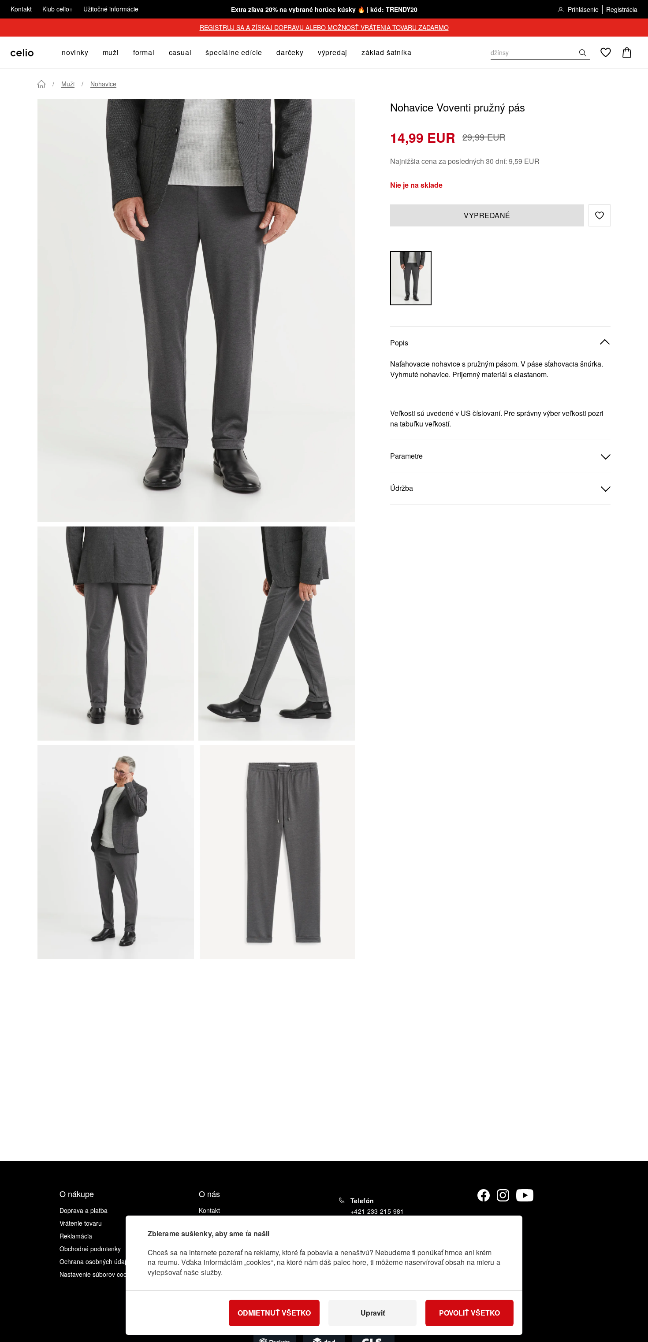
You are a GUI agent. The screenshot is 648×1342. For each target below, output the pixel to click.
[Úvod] (41, 84)
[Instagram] (503, 1195)
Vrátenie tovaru (81, 1223)
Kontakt (21, 8)
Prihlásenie (583, 9)
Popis (399, 342)
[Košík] (627, 52)
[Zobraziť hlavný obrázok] (196, 310)
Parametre (406, 456)
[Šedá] (411, 278)
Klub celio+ (57, 8)
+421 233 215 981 (377, 1211)
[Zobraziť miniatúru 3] (115, 852)
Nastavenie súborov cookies (99, 1274)
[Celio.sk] (22, 52)
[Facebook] (483, 1195)
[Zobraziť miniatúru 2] (276, 633)
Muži (67, 83)
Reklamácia (76, 1235)
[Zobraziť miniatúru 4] (276, 852)
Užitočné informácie (110, 8)
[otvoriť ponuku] (91, 52)
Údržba (401, 488)
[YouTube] (525, 1195)
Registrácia (621, 9)
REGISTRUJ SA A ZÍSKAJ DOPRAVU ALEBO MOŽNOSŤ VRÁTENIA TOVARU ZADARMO (324, 27)
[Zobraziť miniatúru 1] (115, 633)
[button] (599, 215)
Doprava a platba (84, 1210)
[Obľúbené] (605, 52)
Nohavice (103, 83)
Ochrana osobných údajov (96, 1261)
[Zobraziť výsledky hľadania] (582, 52)
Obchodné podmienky (90, 1248)
